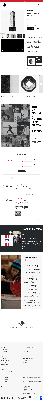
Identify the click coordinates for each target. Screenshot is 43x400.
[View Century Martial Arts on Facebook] (7, 398)
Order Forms (25, 351)
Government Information (28, 358)
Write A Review (22, 171)
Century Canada (4, 379)
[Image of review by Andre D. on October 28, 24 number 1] (18, 213)
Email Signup (25, 356)
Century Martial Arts (22, 397)
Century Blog (25, 353)
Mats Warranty (4, 369)
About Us (3, 347)
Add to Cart (39, 64)
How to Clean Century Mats (6, 371)
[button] (36, 5)
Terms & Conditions (5, 366)
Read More (29, 53)
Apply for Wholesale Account (28, 347)
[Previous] (3, 21)
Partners (3, 355)
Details (28, 34)
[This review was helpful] (36, 194)
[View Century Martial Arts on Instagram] (2, 398)
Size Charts (25, 362)
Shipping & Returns (5, 364)
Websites (3, 375)
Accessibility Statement (6, 349)
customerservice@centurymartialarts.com (31, 393)
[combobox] (18, 178)
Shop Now (3, 1)
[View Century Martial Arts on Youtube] (12, 398)
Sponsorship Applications (28, 360)
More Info (25, 345)
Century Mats (4, 385)
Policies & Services (5, 356)
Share (30, 68)
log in (33, 31)
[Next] (22, 21)
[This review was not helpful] (38, 220)
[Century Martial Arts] (4, 5)
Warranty (3, 367)
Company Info (4, 345)
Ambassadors (4, 351)
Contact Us (25, 355)
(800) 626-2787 (26, 390)
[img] (41, 20)
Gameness (3, 386)
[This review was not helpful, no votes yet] (38, 194)
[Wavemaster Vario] (2, 35)
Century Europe (4, 381)
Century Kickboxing (5, 383)
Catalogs (24, 349)
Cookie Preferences (21, 398)
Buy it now (38, 28)
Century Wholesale (5, 377)
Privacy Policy (4, 358)
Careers (2, 353)
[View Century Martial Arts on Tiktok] (4, 398)
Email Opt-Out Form (5, 362)
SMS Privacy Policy (5, 360)
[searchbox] (7, 178)
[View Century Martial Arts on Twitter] (10, 398)
